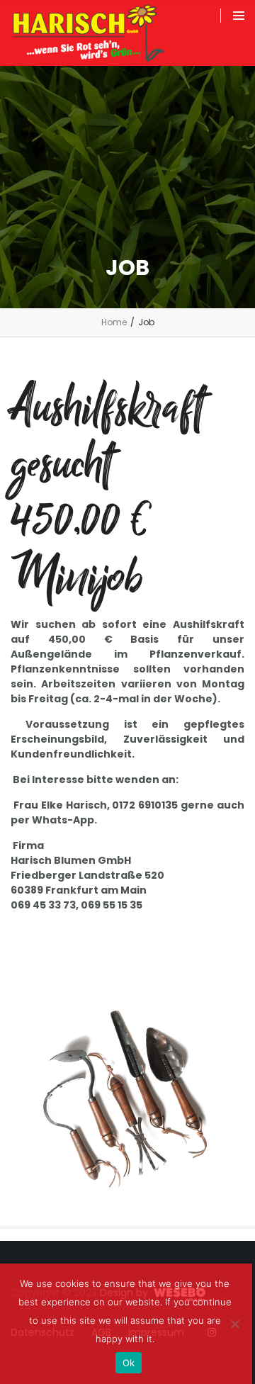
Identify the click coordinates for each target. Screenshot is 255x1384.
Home (114, 322)
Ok (129, 1362)
